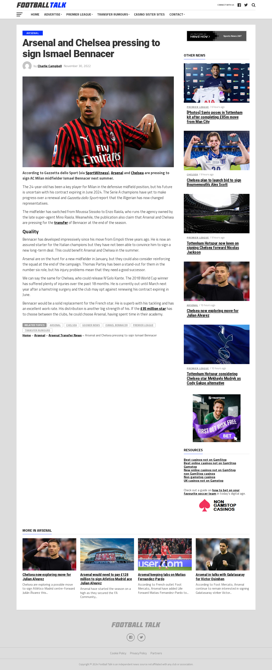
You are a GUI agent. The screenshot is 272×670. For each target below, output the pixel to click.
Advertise (52, 14)
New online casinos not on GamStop (210, 470)
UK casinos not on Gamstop (203, 480)
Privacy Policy (138, 653)
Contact (176, 14)
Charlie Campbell (50, 65)
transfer (61, 222)
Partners (156, 653)
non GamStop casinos (199, 473)
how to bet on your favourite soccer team (212, 492)
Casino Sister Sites (149, 14)
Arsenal (117, 173)
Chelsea (137, 173)
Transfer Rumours (112, 14)
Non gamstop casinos (199, 477)
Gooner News (91, 325)
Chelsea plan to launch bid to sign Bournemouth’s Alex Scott (214, 182)
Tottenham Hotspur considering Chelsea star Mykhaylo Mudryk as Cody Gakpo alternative (214, 378)
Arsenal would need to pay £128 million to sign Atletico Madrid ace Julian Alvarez (106, 578)
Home (35, 14)
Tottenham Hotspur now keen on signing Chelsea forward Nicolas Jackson (213, 248)
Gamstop (190, 466)
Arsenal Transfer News (65, 335)
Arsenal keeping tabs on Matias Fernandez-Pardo (161, 576)
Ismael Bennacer (116, 325)
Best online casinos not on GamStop (210, 463)
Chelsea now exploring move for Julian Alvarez (213, 313)
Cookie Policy (118, 653)
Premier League (78, 14)
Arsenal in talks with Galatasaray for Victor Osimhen (220, 576)
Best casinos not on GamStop (205, 459)
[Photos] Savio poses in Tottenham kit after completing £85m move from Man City (214, 117)
